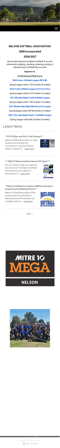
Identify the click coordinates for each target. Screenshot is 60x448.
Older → (30, 214)
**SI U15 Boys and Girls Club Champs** (24, 136)
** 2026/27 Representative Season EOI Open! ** (27, 161)
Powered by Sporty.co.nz (30, 440)
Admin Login (31, 443)
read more (29, 149)
